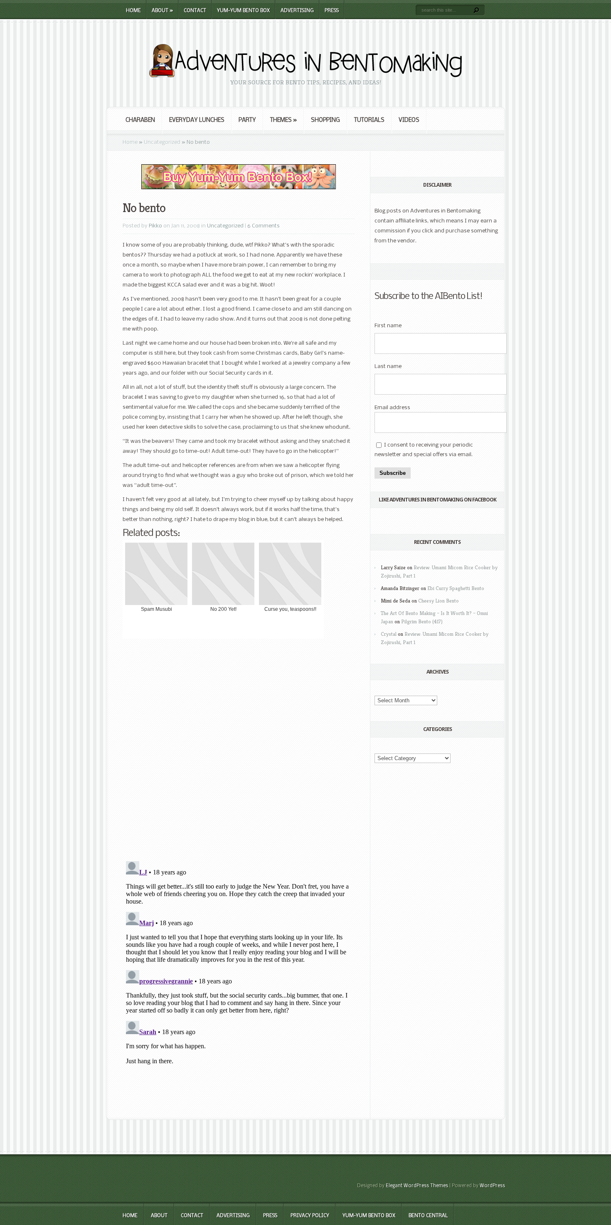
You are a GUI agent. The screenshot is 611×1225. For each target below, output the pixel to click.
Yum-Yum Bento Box (243, 10)
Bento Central (428, 1215)
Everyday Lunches (196, 120)
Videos (409, 120)
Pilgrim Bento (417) (422, 621)
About (162, 10)
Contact (195, 10)
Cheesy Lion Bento (438, 600)
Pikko (155, 226)
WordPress (492, 1185)
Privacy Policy (310, 1215)
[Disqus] (239, 749)
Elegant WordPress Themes (417, 1185)
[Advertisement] (238, 1092)
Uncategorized (162, 142)
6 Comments (263, 226)
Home (133, 10)
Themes (283, 120)
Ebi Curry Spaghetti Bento (455, 588)
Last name (388, 366)
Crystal (389, 633)
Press (332, 10)
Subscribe (392, 473)
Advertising (297, 10)
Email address (392, 407)
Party (247, 120)
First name (388, 325)
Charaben (140, 120)
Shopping (325, 120)
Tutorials (369, 120)
